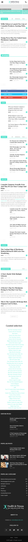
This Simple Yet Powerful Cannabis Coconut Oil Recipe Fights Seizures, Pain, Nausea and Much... (18, 70)
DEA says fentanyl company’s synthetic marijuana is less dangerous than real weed (16, 108)
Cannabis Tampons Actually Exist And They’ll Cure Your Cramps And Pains (13, 186)
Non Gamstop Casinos (14, 337)
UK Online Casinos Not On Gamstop (15, 344)
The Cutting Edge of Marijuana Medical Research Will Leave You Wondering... (12, 251)
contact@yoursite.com (17, 520)
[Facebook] (6, 530)
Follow (24, 94)
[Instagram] (10, 530)
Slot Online (15, 333)
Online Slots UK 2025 (15, 367)
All (12, 18)
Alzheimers (17, 18)
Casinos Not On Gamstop (15, 331)
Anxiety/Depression (6, 493)
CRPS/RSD (3, 486)
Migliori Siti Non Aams (14, 398)
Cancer (2, 488)
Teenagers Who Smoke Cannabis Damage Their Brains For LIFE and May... (18, 234)
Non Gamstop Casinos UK (14, 348)
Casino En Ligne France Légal (14, 346)
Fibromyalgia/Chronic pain (5, 9)
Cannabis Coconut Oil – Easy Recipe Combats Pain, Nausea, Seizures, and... (18, 210)
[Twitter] (14, 530)
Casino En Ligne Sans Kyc (14, 408)
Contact (16, 537)
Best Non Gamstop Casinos (15, 329)
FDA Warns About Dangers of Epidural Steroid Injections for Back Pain (18, 464)
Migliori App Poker (14, 406)
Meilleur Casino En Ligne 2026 (14, 402)
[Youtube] (21, 530)
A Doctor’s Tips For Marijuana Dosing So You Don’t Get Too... (12, 289)
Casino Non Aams (14, 385)
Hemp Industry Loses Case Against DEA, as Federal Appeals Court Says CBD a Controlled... (17, 117)
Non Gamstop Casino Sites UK (14, 354)
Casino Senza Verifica (14, 394)
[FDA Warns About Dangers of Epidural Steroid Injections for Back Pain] (5, 465)
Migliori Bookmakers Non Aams (14, 341)
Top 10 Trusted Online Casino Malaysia (14, 389)
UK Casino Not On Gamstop (15, 370)
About (11, 537)
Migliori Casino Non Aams (15, 396)
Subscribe (24, 97)
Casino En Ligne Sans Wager (15, 404)
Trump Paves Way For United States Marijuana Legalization (13, 39)
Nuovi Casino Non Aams (15, 400)
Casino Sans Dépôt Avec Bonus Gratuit (14, 393)
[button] (26, 2)
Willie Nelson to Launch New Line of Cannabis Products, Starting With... (14, 25)
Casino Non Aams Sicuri (15, 335)
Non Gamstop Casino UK (15, 365)
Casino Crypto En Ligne (15, 380)
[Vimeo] (17, 530)
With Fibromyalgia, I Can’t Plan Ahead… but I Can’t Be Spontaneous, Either (17, 148)
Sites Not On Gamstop (14, 352)
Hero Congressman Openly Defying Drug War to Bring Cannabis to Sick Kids (18, 162)
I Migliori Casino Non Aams (14, 357)
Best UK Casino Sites (15, 359)
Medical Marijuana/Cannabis (8, 479)
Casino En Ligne (15, 391)
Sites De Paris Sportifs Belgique (15, 381)
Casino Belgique (15, 383)
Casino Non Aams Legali (15, 342)
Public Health (4, 495)
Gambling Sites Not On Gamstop (15, 363)
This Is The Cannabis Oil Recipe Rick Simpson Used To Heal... (14, 303)
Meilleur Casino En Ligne (15, 350)
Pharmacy (3, 490)
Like (25, 91)
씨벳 (15, 387)
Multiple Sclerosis (5, 483)
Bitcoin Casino (14, 378)
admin (2, 28)
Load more (13, 316)
